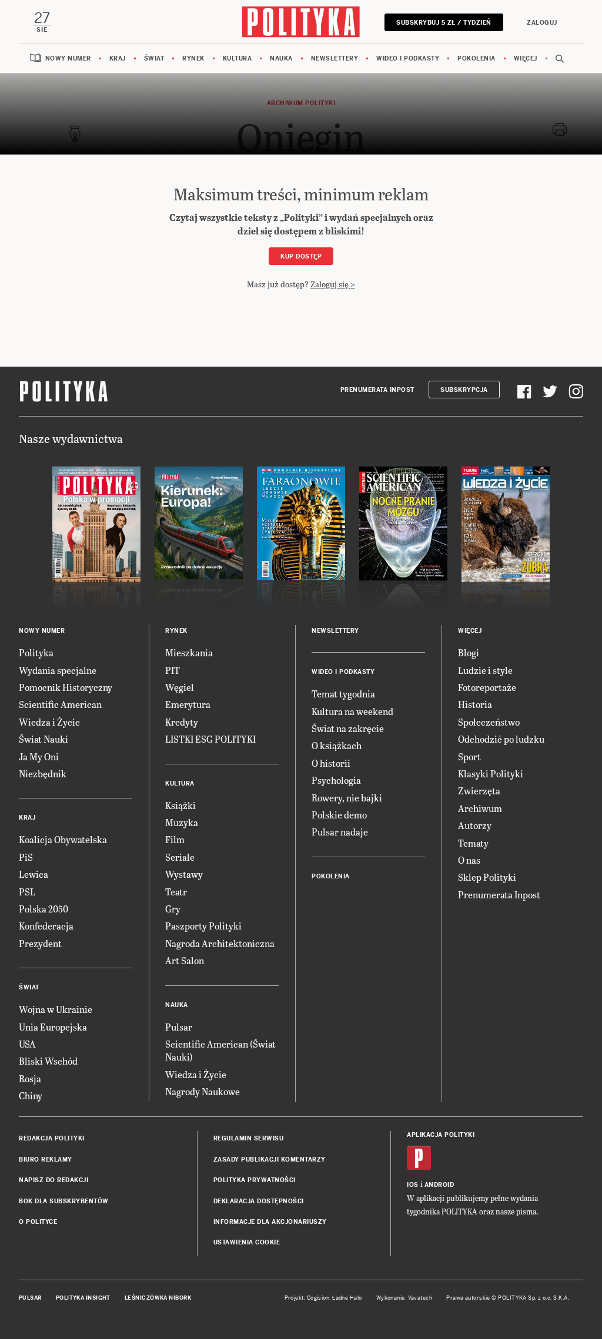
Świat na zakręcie (348, 728)
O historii (331, 763)
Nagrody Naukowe (202, 1091)
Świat (154, 58)
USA (27, 1044)
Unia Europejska (53, 1026)
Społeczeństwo (489, 722)
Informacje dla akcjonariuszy (270, 1222)
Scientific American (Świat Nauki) (220, 1050)
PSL (27, 891)
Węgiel (179, 687)
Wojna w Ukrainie (55, 1009)
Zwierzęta (479, 790)
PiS (26, 857)
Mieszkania (189, 652)
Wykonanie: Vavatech (404, 1297)
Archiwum (480, 808)
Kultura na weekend (352, 711)
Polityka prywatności (254, 1180)
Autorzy (474, 825)
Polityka (36, 652)
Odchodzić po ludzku (501, 739)
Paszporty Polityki (203, 925)
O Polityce (38, 1222)
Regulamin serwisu (248, 1138)
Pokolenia (476, 58)
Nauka (281, 58)
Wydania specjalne (57, 670)
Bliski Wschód (48, 1061)
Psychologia (336, 780)
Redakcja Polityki (52, 1138)
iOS (413, 1185)
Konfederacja (46, 925)
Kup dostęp (301, 256)
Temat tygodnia (343, 693)
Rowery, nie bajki (347, 797)
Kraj (117, 58)
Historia (475, 704)
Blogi (468, 652)
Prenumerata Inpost (377, 390)
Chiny (30, 1095)
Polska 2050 (43, 908)
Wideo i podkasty (407, 58)
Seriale (180, 857)
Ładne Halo (347, 1297)
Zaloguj (542, 22)
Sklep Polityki (487, 877)
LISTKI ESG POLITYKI (210, 739)
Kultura (237, 58)
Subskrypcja (464, 390)
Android (439, 1185)
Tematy (473, 843)
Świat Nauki (43, 739)
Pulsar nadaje (340, 831)
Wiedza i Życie (49, 722)
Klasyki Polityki (490, 773)
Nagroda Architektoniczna (220, 943)
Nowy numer (68, 58)
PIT (172, 670)
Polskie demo (339, 814)
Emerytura (187, 704)
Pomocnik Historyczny (65, 687)
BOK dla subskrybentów (64, 1201)
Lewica (33, 874)
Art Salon (184, 960)
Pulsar (178, 1026)
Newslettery (335, 58)
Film (175, 839)
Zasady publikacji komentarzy (269, 1159)
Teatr (176, 891)
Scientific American (60, 704)
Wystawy (184, 874)
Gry (172, 908)
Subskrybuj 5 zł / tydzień (443, 22)
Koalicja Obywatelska (63, 839)
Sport (469, 756)
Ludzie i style (485, 670)
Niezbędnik (42, 773)
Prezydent (40, 943)
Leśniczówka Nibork (158, 1297)
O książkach (337, 745)
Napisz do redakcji (53, 1180)
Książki (180, 805)
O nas (469, 860)
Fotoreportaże (487, 687)
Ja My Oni (39, 756)
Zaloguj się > (332, 284)
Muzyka (181, 822)
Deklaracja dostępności (258, 1201)
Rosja (30, 1078)
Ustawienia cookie (246, 1242)
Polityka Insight (83, 1297)
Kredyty (181, 722)
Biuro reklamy (45, 1159)
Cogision (318, 1297)
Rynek (193, 58)
